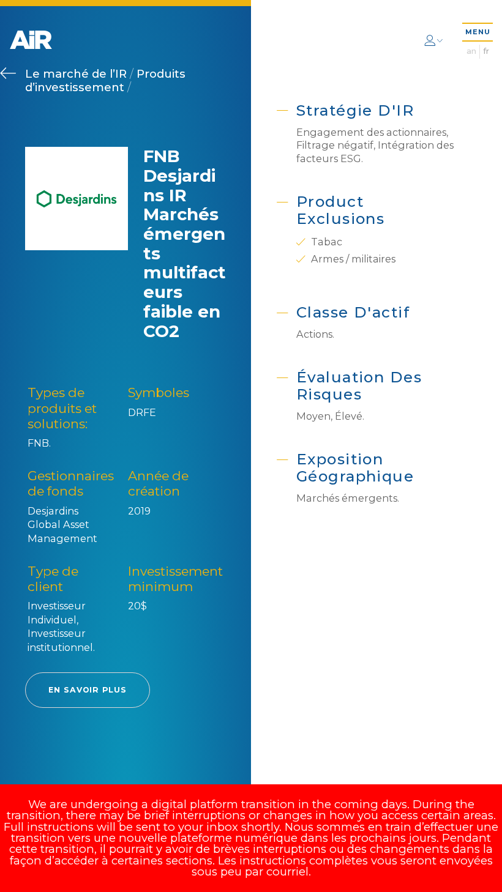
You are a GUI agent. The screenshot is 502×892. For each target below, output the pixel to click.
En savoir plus (87, 689)
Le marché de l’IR (77, 74)
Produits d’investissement (105, 80)
